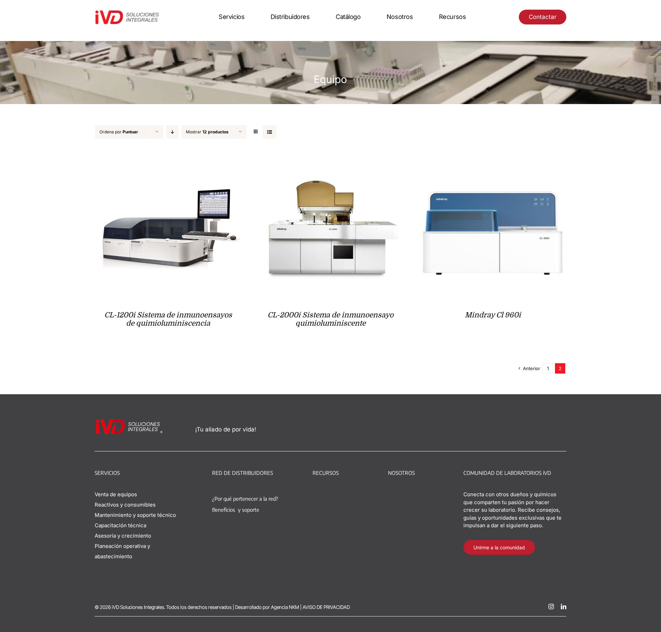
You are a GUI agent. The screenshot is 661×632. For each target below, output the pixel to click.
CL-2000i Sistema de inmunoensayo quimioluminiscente (330, 319)
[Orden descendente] (172, 132)
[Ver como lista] (269, 132)
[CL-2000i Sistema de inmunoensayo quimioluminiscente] (330, 158)
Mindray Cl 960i (493, 315)
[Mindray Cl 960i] (492, 158)
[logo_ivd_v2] (127, 11)
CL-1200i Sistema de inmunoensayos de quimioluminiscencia (168, 319)
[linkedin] (563, 606)
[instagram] (551, 606)
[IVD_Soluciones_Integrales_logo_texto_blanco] (129, 421)
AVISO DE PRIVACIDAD (326, 607)
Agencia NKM (285, 607)
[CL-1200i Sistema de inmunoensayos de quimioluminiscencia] (168, 158)
